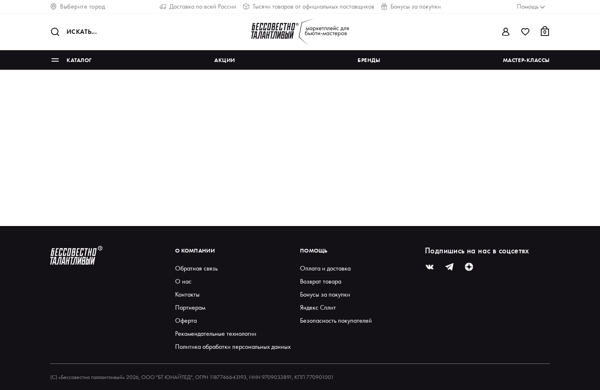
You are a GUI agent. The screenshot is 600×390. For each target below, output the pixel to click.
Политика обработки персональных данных (233, 346)
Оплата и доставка (325, 268)
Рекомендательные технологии (215, 333)
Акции (224, 60)
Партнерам (190, 307)
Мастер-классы (526, 60)
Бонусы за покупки (416, 6)
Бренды (369, 60)
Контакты (187, 294)
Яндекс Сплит (318, 307)
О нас (183, 281)
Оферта (186, 320)
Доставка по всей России (202, 6)
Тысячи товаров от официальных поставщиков (313, 6)
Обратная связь (196, 268)
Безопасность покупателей (336, 320)
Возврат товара (320, 281)
